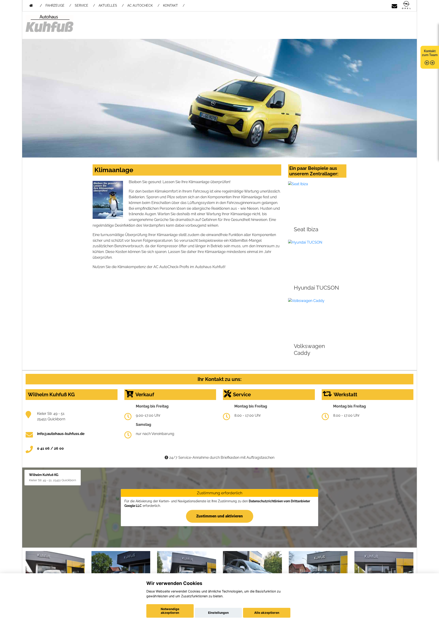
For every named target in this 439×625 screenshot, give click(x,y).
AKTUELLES (108, 5)
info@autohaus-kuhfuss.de (61, 434)
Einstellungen (218, 612)
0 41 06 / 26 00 (50, 448)
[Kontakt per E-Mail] (394, 5)
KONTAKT (170, 5)
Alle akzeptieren (266, 612)
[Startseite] (406, 5)
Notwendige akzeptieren (170, 610)
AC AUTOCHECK (140, 5)
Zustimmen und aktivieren (219, 516)
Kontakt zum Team (430, 53)
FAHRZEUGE (55, 5)
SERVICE (81, 5)
